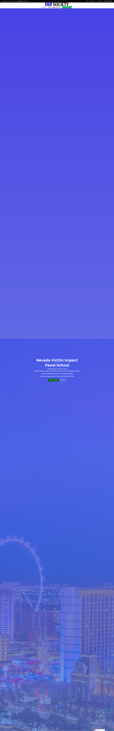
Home (44, 7)
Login (63, 380)
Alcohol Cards (92, 1)
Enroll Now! (53, 380)
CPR (87, 1)
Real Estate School (108, 1)
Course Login (67, 7)
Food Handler (100, 1)
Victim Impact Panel (54, 7)
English (98, 729)
